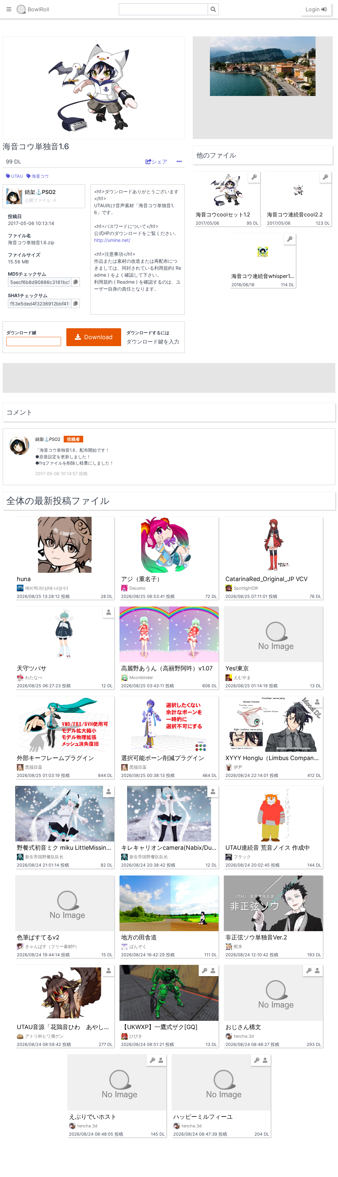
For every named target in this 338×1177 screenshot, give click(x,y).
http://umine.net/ (112, 240)
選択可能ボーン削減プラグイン (162, 757)
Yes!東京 (237, 668)
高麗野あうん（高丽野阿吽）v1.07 (167, 668)
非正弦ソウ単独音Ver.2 (256, 937)
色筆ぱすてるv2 (38, 937)
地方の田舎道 (139, 937)
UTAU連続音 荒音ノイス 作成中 (267, 847)
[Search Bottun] (213, 9)
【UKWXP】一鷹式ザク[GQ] (159, 1026)
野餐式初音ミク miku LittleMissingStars (65, 847)
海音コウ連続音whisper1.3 (262, 276)
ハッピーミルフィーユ (203, 1116)
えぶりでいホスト (93, 1116)
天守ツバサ (32, 668)
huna (24, 578)
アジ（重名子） (142, 578)
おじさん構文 (243, 1026)
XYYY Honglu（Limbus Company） (273, 757)
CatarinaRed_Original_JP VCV (266, 578)
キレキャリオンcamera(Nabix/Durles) (169, 847)
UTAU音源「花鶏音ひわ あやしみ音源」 (65, 1026)
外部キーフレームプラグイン (55, 757)
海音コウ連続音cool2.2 (295, 214)
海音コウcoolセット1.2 (223, 214)
